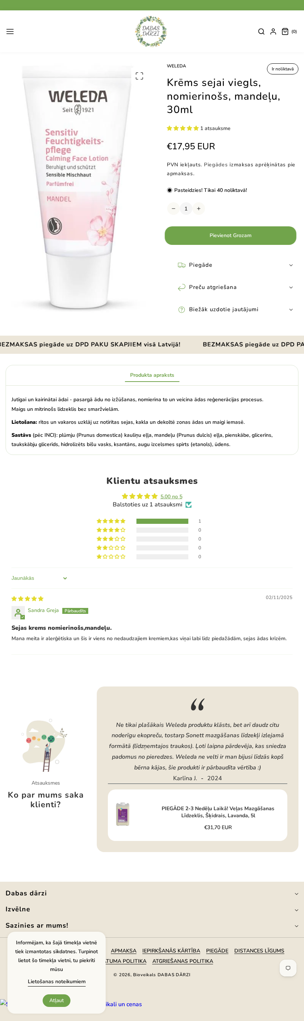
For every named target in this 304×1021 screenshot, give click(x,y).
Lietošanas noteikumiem (57, 981)
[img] (27, 598)
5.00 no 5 (171, 496)
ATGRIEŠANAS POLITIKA (182, 961)
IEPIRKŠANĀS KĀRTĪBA (171, 950)
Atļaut (56, 1000)
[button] (10, 31)
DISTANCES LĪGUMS (259, 950)
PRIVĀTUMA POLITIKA (118, 961)
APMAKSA (123, 950)
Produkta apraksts (152, 375)
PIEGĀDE (217, 950)
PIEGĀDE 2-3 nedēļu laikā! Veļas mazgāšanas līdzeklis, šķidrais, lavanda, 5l (218, 812)
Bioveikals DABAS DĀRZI (161, 975)
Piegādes (216, 164)
